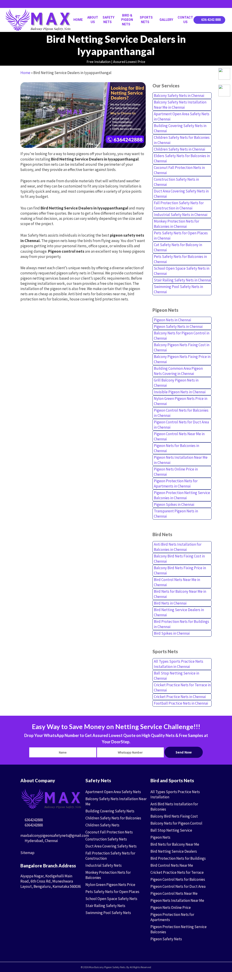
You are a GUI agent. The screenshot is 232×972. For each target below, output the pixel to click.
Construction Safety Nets (106, 839)
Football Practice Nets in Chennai (181, 703)
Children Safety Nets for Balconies (113, 818)
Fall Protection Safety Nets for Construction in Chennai (179, 205)
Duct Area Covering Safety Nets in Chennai (181, 194)
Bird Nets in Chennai (170, 603)
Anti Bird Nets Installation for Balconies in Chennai (177, 547)
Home (25, 72)
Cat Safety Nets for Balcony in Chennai (178, 247)
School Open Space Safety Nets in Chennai (181, 271)
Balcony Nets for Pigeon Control (176, 823)
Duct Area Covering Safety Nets (111, 846)
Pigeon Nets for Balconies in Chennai (176, 448)
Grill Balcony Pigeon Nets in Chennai (176, 383)
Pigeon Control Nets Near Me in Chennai (179, 436)
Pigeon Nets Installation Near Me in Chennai (181, 460)
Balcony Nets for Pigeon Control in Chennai (181, 336)
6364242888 (33, 819)
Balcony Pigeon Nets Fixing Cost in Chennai (181, 347)
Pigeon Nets (160, 837)
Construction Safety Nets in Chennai (176, 182)
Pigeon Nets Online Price (170, 907)
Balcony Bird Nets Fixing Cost (174, 816)
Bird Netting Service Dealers (173, 851)
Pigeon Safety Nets (166, 938)
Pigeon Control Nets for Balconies (177, 879)
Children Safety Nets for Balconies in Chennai (182, 140)
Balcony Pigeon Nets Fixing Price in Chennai (182, 359)
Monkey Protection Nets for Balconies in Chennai (176, 224)
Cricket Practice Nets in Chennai (180, 696)
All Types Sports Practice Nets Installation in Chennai (178, 664)
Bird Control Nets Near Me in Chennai (177, 582)
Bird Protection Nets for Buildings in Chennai (181, 624)
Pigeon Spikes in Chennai (174, 504)
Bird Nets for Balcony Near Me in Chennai (180, 594)
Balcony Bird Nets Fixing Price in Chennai (180, 570)
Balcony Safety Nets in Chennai (179, 95)
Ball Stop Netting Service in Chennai (176, 676)
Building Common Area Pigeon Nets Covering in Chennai (178, 371)
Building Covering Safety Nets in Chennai (180, 128)
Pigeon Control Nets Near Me (174, 893)
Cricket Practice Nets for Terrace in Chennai (182, 687)
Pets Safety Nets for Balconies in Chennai (180, 259)
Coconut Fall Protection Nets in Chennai (179, 170)
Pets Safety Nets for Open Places (112, 891)
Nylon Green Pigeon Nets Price (110, 884)
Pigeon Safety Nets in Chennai (178, 326)
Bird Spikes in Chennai (172, 633)
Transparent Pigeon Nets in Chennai (176, 514)
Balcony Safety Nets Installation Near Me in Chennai (180, 105)
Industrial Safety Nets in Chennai (180, 214)
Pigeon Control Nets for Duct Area (177, 886)
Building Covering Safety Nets (109, 811)
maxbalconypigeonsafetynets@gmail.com (54, 835)
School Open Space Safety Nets (111, 898)
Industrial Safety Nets (103, 865)
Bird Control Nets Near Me (171, 865)
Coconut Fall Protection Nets (109, 832)
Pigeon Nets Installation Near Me (177, 900)
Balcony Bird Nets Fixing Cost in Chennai (179, 559)
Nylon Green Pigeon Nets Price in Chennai (180, 401)
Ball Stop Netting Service (171, 830)
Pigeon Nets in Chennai (172, 319)
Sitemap (27, 852)
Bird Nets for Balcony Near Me (174, 844)
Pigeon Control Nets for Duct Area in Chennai (181, 425)
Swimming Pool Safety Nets (108, 912)
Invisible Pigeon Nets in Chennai (179, 391)
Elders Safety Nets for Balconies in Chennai (182, 158)
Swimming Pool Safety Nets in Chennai (178, 289)
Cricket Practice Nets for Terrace (177, 872)
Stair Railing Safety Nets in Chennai (182, 280)
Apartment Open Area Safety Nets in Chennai (181, 116)
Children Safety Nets (102, 825)
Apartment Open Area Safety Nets (113, 791)
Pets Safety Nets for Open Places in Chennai (181, 235)
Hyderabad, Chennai (41, 840)
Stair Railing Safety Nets (105, 905)
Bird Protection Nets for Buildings (178, 858)
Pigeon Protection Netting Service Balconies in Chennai (182, 495)
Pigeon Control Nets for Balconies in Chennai (181, 413)
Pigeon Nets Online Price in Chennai (176, 472)
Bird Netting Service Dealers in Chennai (179, 612)
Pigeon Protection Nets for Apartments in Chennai (176, 483)
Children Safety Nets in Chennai (179, 149)
